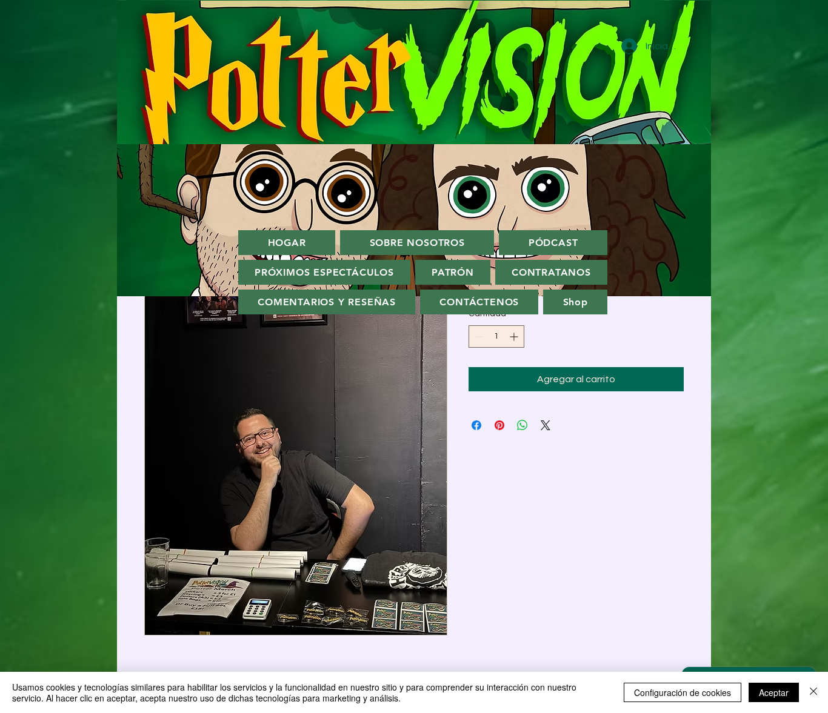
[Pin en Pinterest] (499, 425)
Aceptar (774, 692)
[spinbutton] (496, 336)
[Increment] (515, 336)
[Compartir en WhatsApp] (522, 425)
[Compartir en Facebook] (476, 425)
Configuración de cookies (682, 692)
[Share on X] (545, 425)
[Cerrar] (813, 692)
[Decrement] (478, 336)
